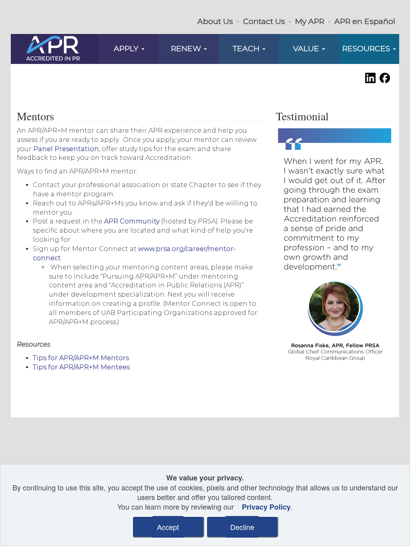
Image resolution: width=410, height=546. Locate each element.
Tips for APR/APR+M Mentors (81, 358)
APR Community (131, 221)
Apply (127, 48)
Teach (247, 48)
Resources (367, 48)
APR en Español (364, 21)
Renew (187, 48)
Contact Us (264, 21)
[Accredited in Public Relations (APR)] (53, 48)
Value (307, 48)
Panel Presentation (66, 149)
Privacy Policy (266, 507)
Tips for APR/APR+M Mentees (81, 367)
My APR (309, 21)
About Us (215, 21)
